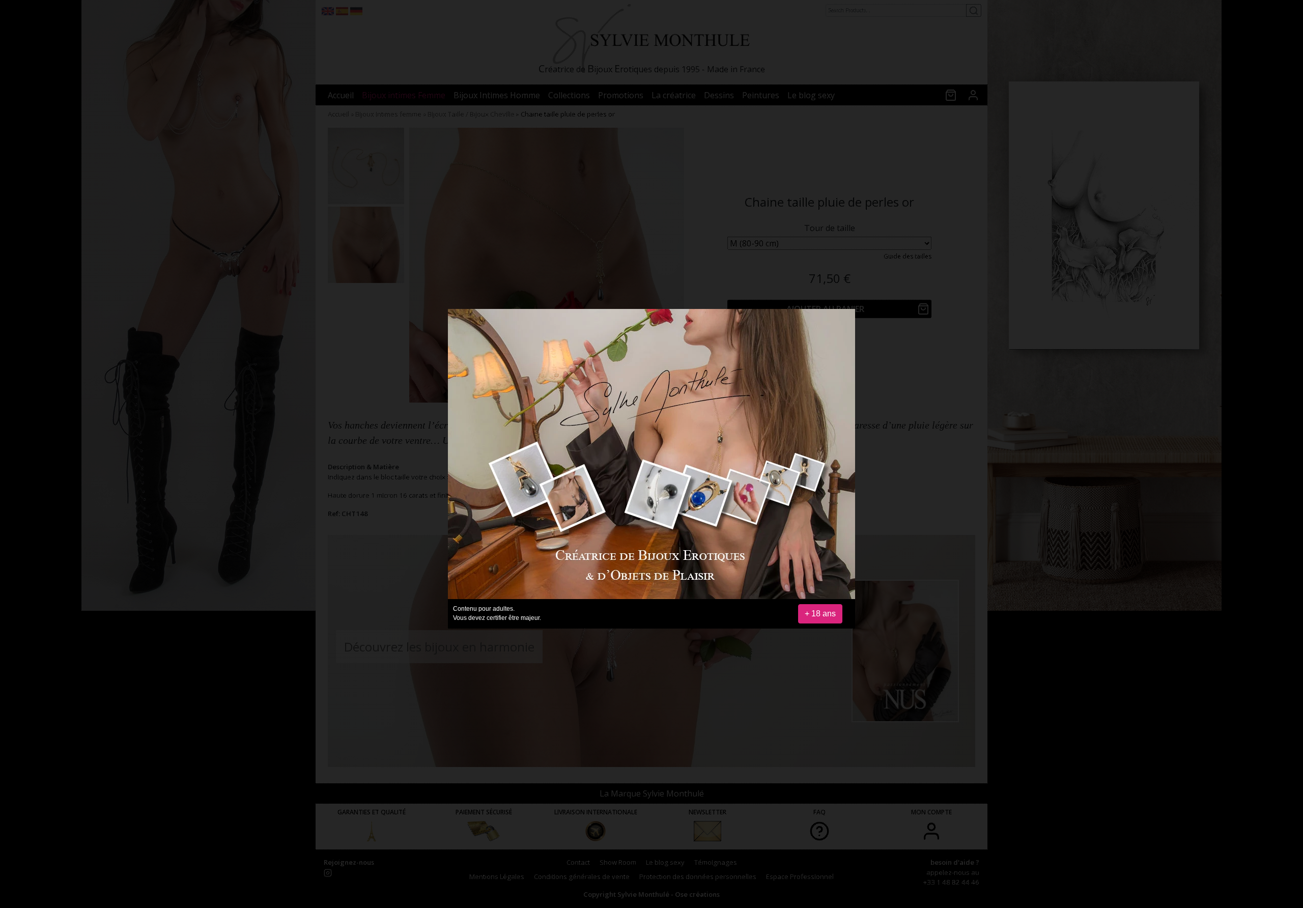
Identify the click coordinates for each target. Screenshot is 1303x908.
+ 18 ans (820, 613)
